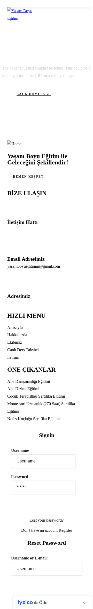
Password (19, 476)
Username (20, 450)
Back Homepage (34, 94)
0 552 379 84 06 (20, 229)
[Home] (14, 144)
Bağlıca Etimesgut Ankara (28, 303)
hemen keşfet (28, 176)
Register (65, 530)
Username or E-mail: (29, 558)
